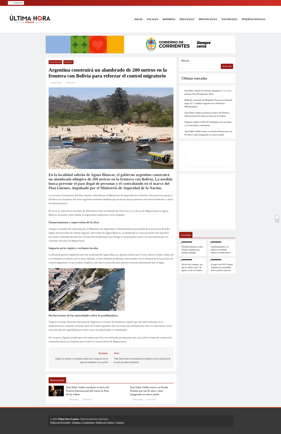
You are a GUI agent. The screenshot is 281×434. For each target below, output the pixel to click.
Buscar (185, 60)
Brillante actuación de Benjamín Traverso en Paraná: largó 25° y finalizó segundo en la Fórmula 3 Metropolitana (208, 103)
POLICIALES (187, 19)
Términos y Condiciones (83, 422)
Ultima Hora (56, 83)
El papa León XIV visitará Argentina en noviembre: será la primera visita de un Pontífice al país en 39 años (222, 270)
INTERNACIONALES (253, 19)
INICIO (138, 19)
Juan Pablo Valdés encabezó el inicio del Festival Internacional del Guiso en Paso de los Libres (87, 391)
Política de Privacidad (60, 422)
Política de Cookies (105, 422)
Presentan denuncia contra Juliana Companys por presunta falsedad (192, 250)
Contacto (119, 422)
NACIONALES (229, 19)
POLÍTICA (68, 62)
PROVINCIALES (208, 19)
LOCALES (152, 19)
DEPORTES (169, 19)
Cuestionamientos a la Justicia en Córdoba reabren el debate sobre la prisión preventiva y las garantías (221, 253)
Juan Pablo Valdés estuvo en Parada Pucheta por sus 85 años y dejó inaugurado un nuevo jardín (149, 391)
